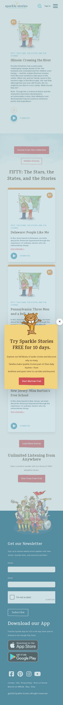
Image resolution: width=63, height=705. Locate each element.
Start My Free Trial (31, 381)
